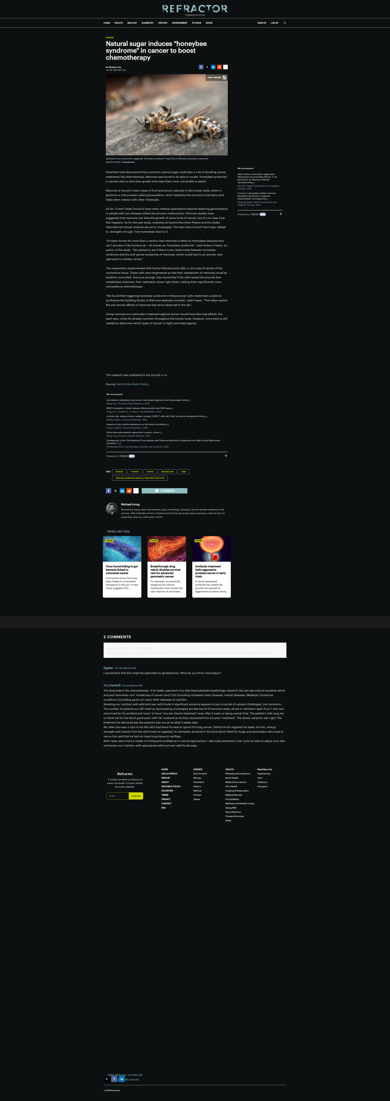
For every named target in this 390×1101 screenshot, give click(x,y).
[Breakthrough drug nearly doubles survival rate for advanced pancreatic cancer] (166, 549)
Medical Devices (233, 795)
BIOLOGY (132, 22)
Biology (197, 778)
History (197, 786)
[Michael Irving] (112, 509)
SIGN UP (262, 22)
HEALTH (119, 22)
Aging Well (230, 807)
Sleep (228, 820)
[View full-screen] (224, 77)
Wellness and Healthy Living (239, 803)
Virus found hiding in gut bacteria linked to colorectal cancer (122, 570)
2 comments (168, 490)
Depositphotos (128, 162)
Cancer (109, 38)
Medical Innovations (235, 782)
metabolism (167, 472)
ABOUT (165, 782)
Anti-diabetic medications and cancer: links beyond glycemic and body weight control (147, 400)
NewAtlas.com (264, 769)
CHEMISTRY (148, 22)
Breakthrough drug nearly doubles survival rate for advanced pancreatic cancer (165, 571)
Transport (262, 786)
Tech (259, 778)
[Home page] (195, 9)
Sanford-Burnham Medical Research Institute (140, 478)
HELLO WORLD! (169, 773)
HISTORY (163, 22)
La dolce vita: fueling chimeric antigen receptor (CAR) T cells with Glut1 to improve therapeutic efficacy (155, 416)
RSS (163, 807)
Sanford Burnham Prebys (133, 384)
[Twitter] (207, 67)
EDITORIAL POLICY (171, 786)
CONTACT (166, 803)
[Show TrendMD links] (226, 455)
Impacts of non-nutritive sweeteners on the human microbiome (136, 424)
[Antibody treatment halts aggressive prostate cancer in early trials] (211, 549)
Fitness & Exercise (234, 816)
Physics (197, 795)
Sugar (150, 472)
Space (196, 799)
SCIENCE (197, 769)
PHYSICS (196, 22)
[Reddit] (219, 67)
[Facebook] (201, 67)
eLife (164, 375)
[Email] (225, 67)
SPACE (209, 22)
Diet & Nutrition (233, 812)
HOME (107, 22)
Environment (200, 773)
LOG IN (274, 22)
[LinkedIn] (213, 67)
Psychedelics (232, 799)
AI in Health (231, 786)
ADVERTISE (167, 790)
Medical (197, 790)
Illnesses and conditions (237, 773)
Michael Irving (130, 504)
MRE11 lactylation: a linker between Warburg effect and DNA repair (138, 408)
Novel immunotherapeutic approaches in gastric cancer (133, 432)
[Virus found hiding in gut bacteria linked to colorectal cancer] (122, 549)
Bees (184, 472)
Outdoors (262, 782)
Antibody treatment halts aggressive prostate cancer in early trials (210, 571)
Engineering (263, 773)
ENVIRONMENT (179, 22)
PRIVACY (165, 799)
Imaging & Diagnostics (237, 790)
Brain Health (231, 778)
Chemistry (198, 782)
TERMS (164, 795)
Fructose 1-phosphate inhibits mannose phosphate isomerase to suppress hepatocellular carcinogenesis (257, 196)
